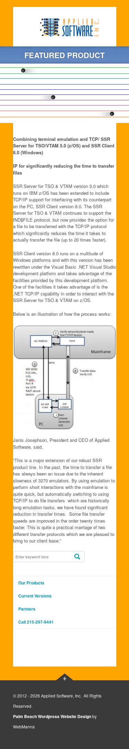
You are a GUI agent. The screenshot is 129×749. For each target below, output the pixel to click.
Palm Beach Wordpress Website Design (52, 716)
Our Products (31, 583)
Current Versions (35, 596)
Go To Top (64, 676)
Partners (26, 609)
